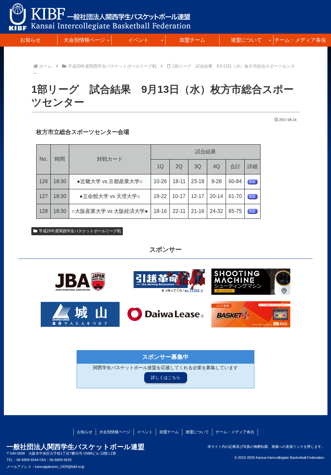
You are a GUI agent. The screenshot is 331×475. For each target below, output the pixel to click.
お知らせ (84, 432)
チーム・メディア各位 (235, 432)
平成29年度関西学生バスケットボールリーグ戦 (80, 231)
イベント (145, 432)
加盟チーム (169, 432)
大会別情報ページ (114, 432)
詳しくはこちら (165, 377)
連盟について (197, 432)
